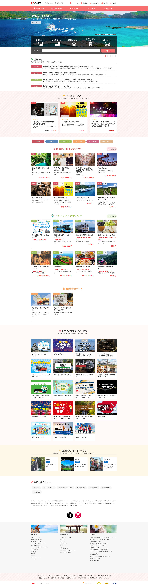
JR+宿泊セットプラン (36, 541)
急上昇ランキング (106, 141)
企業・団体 (109, 8)
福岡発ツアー (40, 8)
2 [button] (108, 56)
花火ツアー (63, 545)
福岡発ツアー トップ (36, 537)
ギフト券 (36, 487)
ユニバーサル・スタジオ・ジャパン (39, 547)
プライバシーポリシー (90, 575)
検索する (108, 51)
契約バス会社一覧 (44, 578)
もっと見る (111, 149)
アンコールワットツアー (36, 557)
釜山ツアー (33, 553)
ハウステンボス (34, 549)
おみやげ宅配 (106, 487)
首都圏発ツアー (57, 8)
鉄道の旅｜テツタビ (94, 547)
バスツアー (75, 8)
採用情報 (56, 575)
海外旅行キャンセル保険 (65, 487)
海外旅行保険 (81, 487)
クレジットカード (49, 487)
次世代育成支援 (82, 578)
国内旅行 (38, 141)
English (115, 3)
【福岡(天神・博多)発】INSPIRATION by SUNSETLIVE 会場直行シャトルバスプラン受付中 (68, 66)
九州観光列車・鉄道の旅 (36, 539)
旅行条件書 (108, 575)
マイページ (75, 3)
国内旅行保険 (93, 487)
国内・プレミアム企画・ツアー (38, 543)
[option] (74, 29)
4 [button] (113, 56)
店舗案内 (85, 3)
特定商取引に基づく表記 (57, 578)
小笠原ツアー (63, 539)
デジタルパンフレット (95, 558)
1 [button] (105, 56)
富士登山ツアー (64, 543)
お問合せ (106, 578)
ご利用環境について (70, 578)
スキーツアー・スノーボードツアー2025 (99, 539)
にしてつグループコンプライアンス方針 (71, 575)
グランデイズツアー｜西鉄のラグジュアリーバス (101, 551)
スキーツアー (63, 541)
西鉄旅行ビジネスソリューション (68, 550)
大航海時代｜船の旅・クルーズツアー (98, 543)
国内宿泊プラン (65, 141)
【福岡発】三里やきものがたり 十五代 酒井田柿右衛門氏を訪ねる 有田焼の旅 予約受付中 (67, 79)
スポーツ (92, 8)
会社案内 (106, 3)
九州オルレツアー (35, 545)
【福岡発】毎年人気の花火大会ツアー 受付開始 (56, 86)
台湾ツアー (33, 555)
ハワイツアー (34, 559)
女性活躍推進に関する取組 (95, 578)
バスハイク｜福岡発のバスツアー (97, 545)
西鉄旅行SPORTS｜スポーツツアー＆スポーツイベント (103, 537)
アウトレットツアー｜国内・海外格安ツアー (100, 556)
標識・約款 (101, 575)
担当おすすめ (92, 141)
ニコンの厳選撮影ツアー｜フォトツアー (99, 549)
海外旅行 (51, 141)
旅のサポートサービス (95, 560)
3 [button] (110, 56)
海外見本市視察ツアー (65, 552)
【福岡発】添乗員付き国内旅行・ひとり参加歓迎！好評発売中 (59, 73)
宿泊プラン (33, 551)
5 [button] (115, 56)
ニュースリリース (41, 575)
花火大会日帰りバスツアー (96, 541)
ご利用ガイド (95, 3)
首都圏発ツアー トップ (65, 537)
